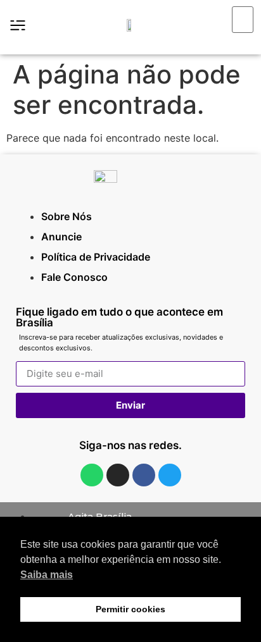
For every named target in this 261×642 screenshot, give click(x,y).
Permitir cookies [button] (130, 609)
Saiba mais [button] (46, 574)
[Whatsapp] (91, 475)
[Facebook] (143, 475)
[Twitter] (169, 475)
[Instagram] (117, 475)
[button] (233, 40)
